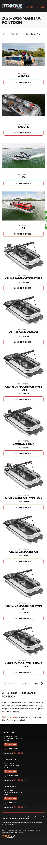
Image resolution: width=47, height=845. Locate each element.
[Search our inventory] (26, 6)
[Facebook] (15, 753)
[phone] (32, 6)
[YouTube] (18, 753)
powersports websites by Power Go (30, 830)
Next (37, 683)
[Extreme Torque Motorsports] (12, 6)
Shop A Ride (14, 832)
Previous (11, 683)
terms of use (11, 824)
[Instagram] (22, 753)
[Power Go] (21, 836)
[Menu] (42, 6)
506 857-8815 (12, 749)
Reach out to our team (10, 717)
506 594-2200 (12, 803)
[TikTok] (25, 753)
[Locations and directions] (37, 6)
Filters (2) (14, 34)
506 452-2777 (12, 776)
